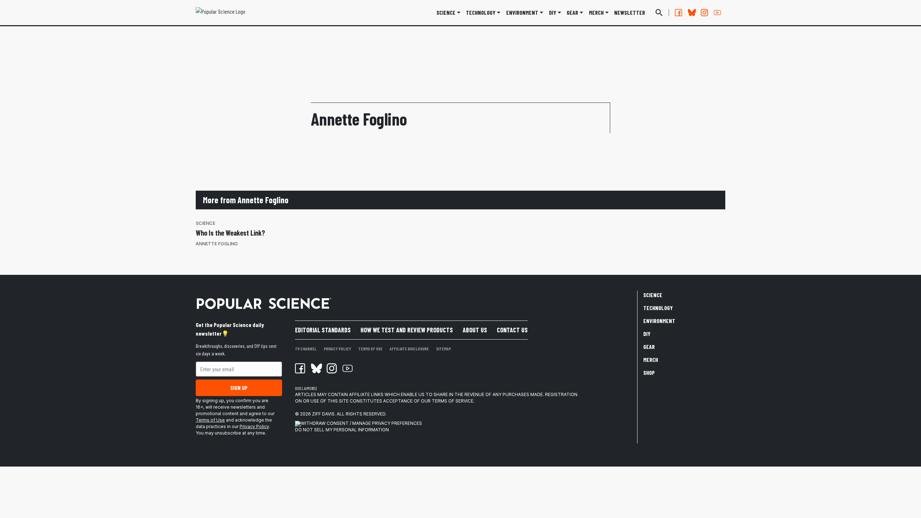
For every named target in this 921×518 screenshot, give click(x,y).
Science (445, 12)
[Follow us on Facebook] (678, 12)
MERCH (596, 12)
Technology (480, 12)
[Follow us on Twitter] (691, 12)
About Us (475, 330)
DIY (552, 12)
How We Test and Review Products (406, 330)
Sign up (239, 387)
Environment (522, 12)
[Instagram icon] (332, 368)
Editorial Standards (323, 330)
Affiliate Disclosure (409, 348)
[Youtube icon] (347, 368)
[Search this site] (659, 12)
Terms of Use (210, 420)
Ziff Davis (323, 414)
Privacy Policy (254, 426)
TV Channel (306, 348)
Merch (650, 359)
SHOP (649, 372)
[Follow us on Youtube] (717, 12)
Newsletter (629, 12)
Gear (572, 12)
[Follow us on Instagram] (704, 12)
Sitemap (443, 348)
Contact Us (512, 330)
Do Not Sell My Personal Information (342, 429)
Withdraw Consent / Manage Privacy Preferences (361, 423)
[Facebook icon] (300, 368)
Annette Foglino (217, 243)
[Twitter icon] (316, 368)
